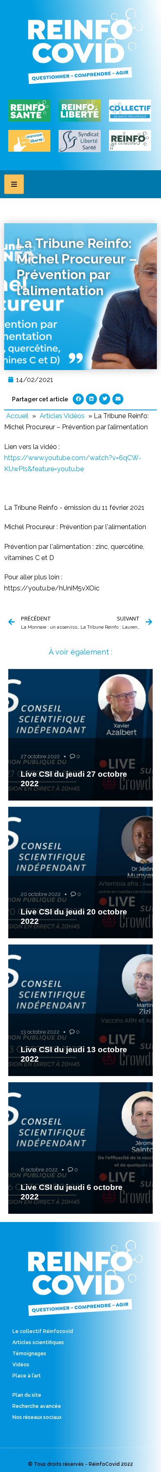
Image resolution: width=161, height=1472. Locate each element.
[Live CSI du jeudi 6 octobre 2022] (80, 1148)
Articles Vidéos (62, 416)
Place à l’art (26, 1376)
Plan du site (26, 1395)
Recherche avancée (36, 1406)
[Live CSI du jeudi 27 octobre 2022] (80, 735)
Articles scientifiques (38, 1342)
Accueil (17, 416)
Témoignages (29, 1353)
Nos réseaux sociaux (37, 1417)
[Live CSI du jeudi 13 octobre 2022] (80, 1010)
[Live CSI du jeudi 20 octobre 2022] (80, 872)
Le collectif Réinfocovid (42, 1331)
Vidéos (20, 1365)
